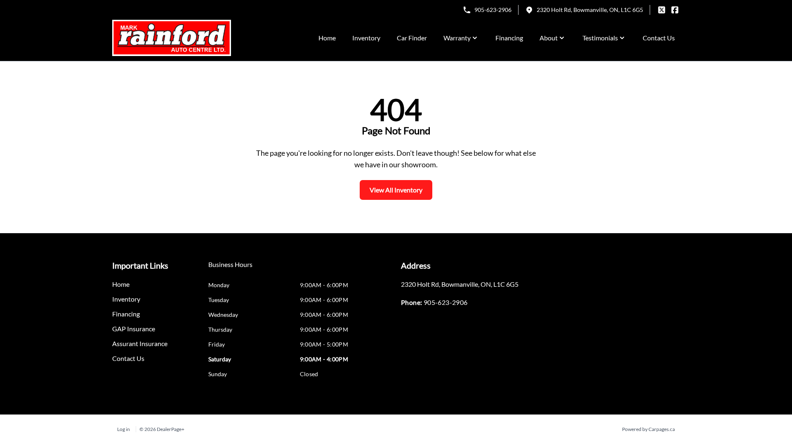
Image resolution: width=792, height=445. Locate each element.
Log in (123, 429)
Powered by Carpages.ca (648, 429)
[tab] (230, 269)
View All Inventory (396, 190)
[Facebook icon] (675, 10)
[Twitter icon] (662, 10)
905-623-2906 (493, 9)
